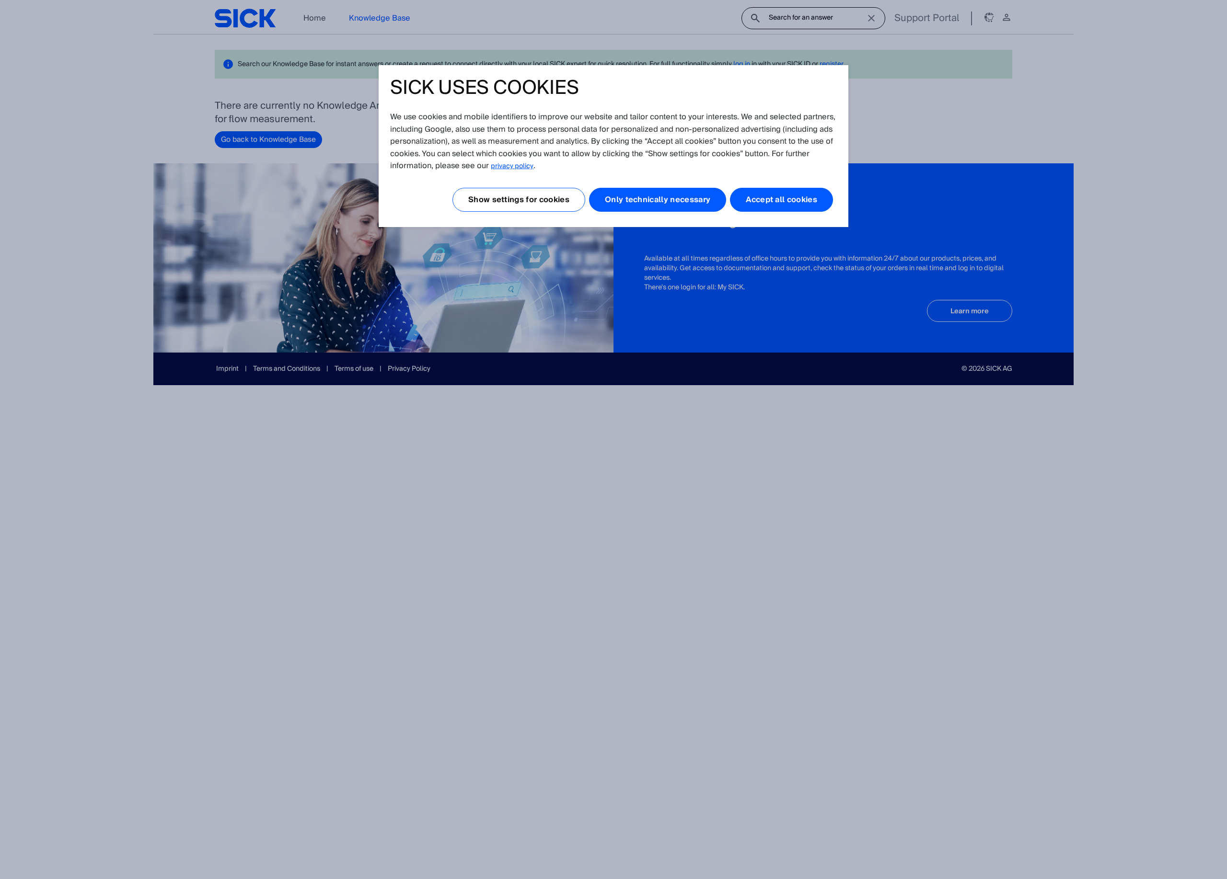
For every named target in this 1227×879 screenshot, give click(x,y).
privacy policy (512, 166)
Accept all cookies (781, 199)
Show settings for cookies (518, 199)
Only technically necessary (657, 199)
